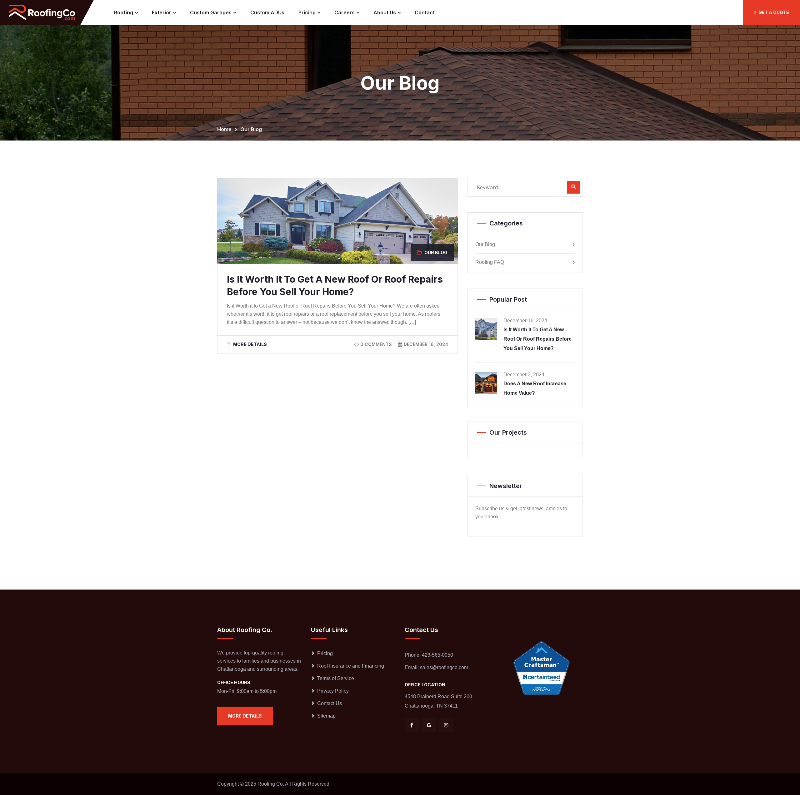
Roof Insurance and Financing (350, 666)
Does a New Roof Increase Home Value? (534, 388)
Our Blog (251, 129)
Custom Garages (211, 12)
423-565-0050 (437, 655)
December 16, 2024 (426, 344)
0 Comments (376, 344)
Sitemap (326, 715)
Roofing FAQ (489, 262)
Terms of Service (335, 678)
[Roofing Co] (42, 12)
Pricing (307, 12)
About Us (384, 12)
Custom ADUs (267, 12)
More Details (250, 344)
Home (225, 129)
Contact (425, 12)
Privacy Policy (333, 691)
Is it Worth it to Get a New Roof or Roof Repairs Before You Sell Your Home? (537, 339)
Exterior (161, 12)
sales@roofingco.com (444, 667)
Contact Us (329, 703)
